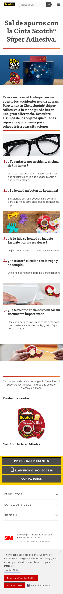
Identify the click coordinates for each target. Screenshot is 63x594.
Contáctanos (31, 479)
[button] (38, 585)
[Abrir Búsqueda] (58, 4)
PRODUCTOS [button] (13, 494)
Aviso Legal (23, 534)
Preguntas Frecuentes (31, 461)
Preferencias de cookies (28, 537)
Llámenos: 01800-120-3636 (34, 470)
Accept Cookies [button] (14, 585)
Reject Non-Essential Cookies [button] (21, 578)
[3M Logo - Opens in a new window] (9, 4)
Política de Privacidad (41, 534)
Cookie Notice (12, 570)
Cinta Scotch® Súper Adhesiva (21, 444)
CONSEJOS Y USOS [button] (18, 504)
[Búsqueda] (49, 4)
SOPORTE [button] (11, 515)
